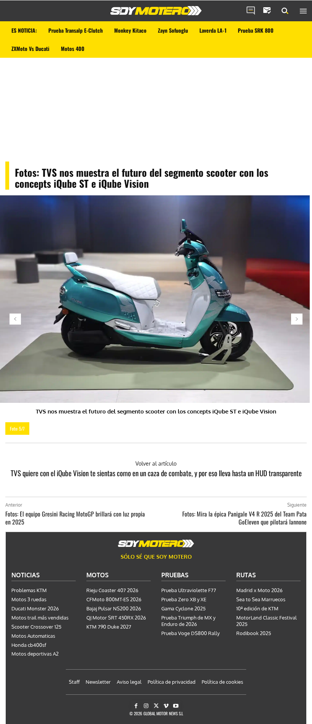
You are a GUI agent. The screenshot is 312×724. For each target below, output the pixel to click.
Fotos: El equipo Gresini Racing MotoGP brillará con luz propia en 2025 (75, 517)
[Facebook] (136, 706)
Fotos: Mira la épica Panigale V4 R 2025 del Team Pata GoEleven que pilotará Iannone (244, 517)
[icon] (250, 11)
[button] (285, 11)
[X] (156, 706)
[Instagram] (146, 706)
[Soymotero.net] (156, 10)
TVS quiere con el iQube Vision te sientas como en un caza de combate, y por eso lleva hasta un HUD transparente (156, 472)
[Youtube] (176, 706)
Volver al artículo (156, 463)
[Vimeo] (166, 706)
